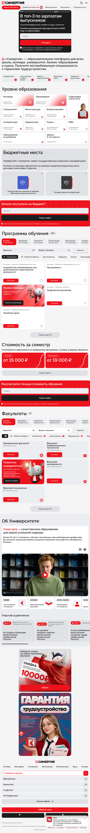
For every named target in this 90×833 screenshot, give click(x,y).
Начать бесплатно (11, 7)
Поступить (11, 454)
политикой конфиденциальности (50, 223)
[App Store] (23, 815)
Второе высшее (62, 767)
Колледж (7, 767)
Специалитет (33, 767)
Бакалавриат (19, 767)
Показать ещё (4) (45, 373)
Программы (60, 827)
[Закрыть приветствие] (46, 816)
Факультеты (51, 827)
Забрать (45, 688)
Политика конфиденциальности (12, 823)
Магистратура (47, 767)
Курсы (75, 767)
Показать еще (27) (45, 509)
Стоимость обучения (72, 827)
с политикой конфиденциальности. (47, 50)
